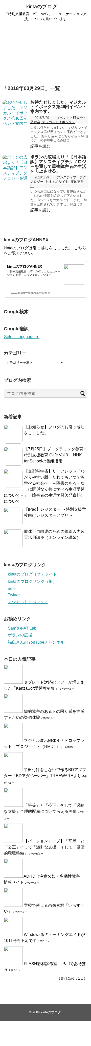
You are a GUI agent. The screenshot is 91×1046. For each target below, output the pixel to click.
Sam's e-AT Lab (22, 628)
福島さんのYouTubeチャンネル (36, 642)
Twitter (14, 595)
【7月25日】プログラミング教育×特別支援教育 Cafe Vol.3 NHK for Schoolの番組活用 (55, 455)
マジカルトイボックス (28, 602)
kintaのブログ (41, 6)
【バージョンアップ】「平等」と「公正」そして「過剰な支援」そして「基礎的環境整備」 (44, 847)
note (12, 588)
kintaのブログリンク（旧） (32, 581)
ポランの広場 (20, 635)
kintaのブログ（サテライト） (34, 574)
